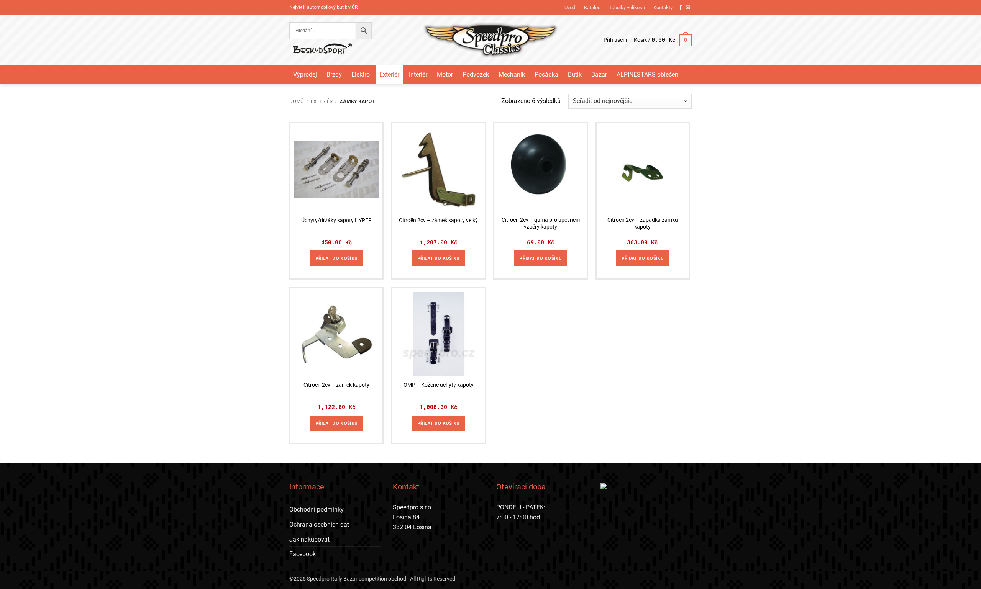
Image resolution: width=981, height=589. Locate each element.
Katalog (592, 7)
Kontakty (663, 7)
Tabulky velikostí (627, 7)
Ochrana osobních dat (319, 524)
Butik (575, 74)
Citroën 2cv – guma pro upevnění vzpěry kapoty (541, 224)
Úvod (569, 7)
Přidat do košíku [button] (336, 258)
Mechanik (512, 74)
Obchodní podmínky (316, 509)
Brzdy (334, 74)
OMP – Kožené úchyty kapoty (439, 385)
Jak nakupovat (309, 539)
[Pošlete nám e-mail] (688, 7)
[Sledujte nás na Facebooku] (680, 7)
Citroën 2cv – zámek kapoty (336, 385)
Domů (296, 101)
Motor (445, 74)
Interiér (418, 74)
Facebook (302, 554)
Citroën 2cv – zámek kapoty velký (438, 220)
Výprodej (305, 74)
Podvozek (476, 74)
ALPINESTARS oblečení (648, 74)
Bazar (599, 74)
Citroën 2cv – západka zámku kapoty (642, 224)
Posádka (546, 74)
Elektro (360, 74)
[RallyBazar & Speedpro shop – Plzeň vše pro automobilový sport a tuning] (490, 40)
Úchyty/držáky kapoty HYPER (336, 220)
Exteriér (389, 74)
